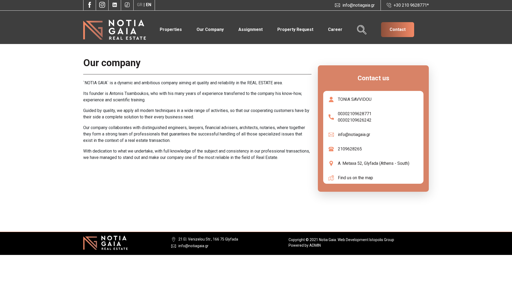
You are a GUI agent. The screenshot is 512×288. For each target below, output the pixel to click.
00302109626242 (353, 120)
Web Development (353, 240)
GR (140, 4)
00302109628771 (353, 113)
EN (148, 4)
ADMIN (315, 245)
